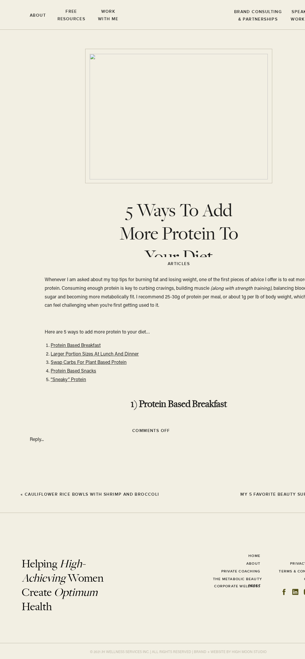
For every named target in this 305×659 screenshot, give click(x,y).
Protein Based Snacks (73, 371)
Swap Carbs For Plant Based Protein (89, 362)
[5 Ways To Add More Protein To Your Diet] (12, 494)
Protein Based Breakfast (76, 345)
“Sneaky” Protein (68, 380)
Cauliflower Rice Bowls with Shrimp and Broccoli (92, 494)
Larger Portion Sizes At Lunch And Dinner (95, 354)
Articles (179, 263)
